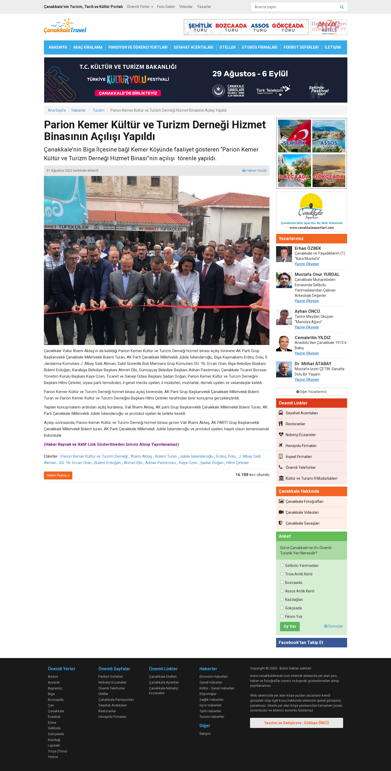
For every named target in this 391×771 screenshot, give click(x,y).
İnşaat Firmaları (299, 456)
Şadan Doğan (211, 462)
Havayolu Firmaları (301, 446)
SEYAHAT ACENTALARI (193, 47)
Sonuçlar (335, 626)
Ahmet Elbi (133, 462)
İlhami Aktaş (141, 456)
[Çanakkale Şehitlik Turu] (311, 154)
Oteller (103, 694)
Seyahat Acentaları (302, 413)
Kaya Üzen (188, 462)
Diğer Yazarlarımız (313, 392)
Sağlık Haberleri (211, 700)
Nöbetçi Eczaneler (301, 435)
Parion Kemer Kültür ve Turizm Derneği (94, 456)
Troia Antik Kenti (299, 574)
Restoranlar (295, 424)
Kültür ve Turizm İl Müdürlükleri (311, 478)
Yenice (53, 757)
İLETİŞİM (333, 47)
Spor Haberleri (210, 705)
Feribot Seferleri (110, 677)
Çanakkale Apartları (164, 682)
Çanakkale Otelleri (163, 677)
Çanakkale (56, 711)
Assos (53, 677)
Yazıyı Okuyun (307, 264)
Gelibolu (54, 728)
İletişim (205, 734)
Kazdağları (294, 599)
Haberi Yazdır (256, 170)
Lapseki (54, 745)
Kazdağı (54, 740)
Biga (51, 694)
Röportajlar (208, 694)
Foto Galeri (166, 7)
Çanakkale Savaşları (302, 523)
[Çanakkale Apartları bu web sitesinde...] (311, 212)
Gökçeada (293, 608)
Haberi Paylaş (57, 475)
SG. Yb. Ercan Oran (75, 462)
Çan (51, 705)
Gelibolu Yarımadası (301, 565)
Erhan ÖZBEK (308, 248)
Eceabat (54, 717)
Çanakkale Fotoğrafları (304, 501)
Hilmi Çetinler (237, 462)
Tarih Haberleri (210, 711)
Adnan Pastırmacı (160, 462)
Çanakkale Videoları (302, 512)
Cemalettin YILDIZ (313, 337)
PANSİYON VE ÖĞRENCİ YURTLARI (138, 47)
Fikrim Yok (293, 616)
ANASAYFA (58, 47)
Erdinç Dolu (226, 456)
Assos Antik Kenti (299, 591)
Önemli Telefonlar (301, 467)
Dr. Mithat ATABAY (313, 363)
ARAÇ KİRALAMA (87, 47)
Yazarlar (204, 7)
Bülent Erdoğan (107, 462)
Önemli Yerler (139, 7)
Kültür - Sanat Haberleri (216, 688)
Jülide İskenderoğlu (196, 456)
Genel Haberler (210, 682)
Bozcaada (293, 582)
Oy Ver (290, 626)
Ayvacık (54, 682)
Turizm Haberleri (211, 717)
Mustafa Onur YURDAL (317, 274)
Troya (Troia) (57, 751)
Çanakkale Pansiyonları (116, 700)
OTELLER (227, 47)
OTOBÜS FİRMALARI (259, 47)
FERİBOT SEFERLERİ (301, 47)
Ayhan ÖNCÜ (307, 311)
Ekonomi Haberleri (213, 677)
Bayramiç (55, 688)
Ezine (52, 722)
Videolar (186, 7)
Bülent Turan (166, 456)
